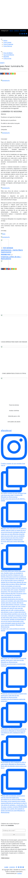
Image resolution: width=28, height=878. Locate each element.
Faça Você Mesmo (8, 55)
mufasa (19, 873)
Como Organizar (8, 44)
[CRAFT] (2, 63)
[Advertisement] (14, 14)
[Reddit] (4, 73)
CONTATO (12, 867)
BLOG (11, 30)
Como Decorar (7, 46)
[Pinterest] (8, 73)
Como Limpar (7, 42)
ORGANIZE (23, 30)
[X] (2, 73)
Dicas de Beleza (8, 53)
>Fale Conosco (5, 858)
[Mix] (11, 73)
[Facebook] (1, 73)
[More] (15, 73)
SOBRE (6, 867)
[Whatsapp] (13, 73)
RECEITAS (6, 56)
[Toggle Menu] (1, 51)
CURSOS (16, 30)
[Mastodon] (9, 73)
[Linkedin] (6, 73)
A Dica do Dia (7, 58)
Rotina (5, 40)
